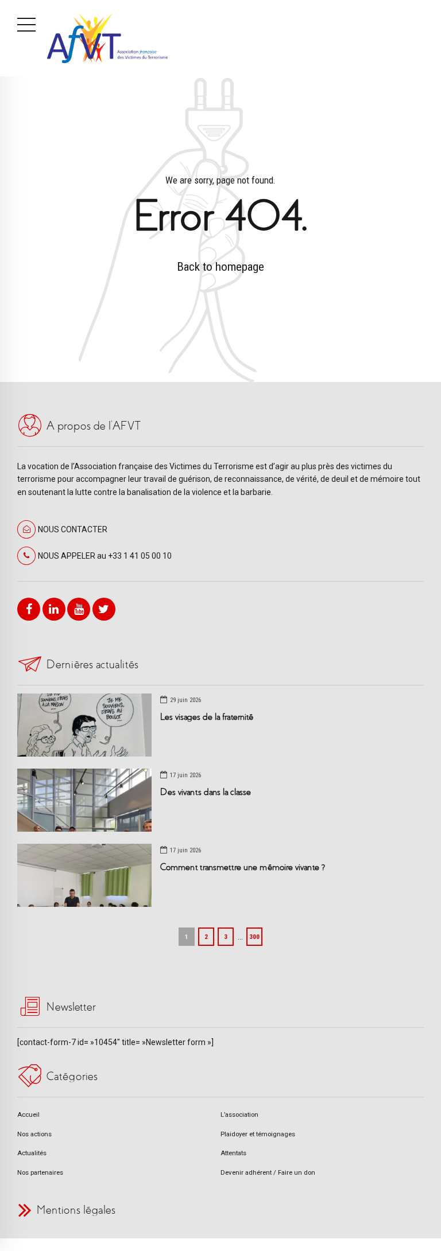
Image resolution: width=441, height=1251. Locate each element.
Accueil (28, 1114)
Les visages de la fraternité (206, 717)
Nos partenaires (40, 1172)
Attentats (233, 1153)
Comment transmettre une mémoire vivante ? (242, 867)
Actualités (32, 1153)
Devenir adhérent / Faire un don (267, 1172)
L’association (239, 1114)
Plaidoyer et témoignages (257, 1134)
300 (254, 937)
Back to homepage (220, 267)
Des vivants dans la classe (205, 792)
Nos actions (34, 1134)
